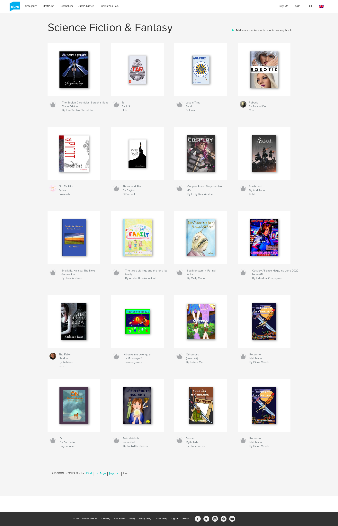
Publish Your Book (109, 6)
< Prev (101, 474)
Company (106, 519)
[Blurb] (14, 8)
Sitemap (185, 519)
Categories (31, 6)
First (89, 474)
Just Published (86, 6)
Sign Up (284, 6)
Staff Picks (48, 6)
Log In (297, 6)
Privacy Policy (145, 519)
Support (174, 519)
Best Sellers (66, 6)
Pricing (132, 519)
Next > (113, 474)
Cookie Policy (161, 519)
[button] (321, 6)
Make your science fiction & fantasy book (264, 30)
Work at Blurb (120, 519)
